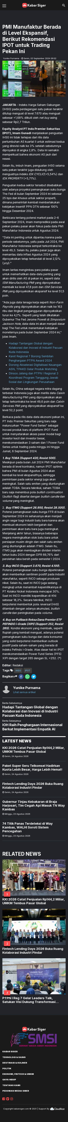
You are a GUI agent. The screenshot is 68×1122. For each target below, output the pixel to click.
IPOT (27, 670)
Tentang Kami (11, 1085)
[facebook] (21, 676)
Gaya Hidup (9, 1079)
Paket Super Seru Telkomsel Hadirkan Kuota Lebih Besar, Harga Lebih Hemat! (32, 767)
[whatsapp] (27, 676)
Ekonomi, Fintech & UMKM (18, 1074)
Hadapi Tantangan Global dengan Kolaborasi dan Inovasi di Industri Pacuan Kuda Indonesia (35, 348)
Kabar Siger (10, 1051)
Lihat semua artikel (24, 692)
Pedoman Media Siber (15, 1091)
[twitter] (33, 676)
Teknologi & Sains (14, 1057)
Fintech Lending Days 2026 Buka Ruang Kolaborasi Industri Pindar (32, 785)
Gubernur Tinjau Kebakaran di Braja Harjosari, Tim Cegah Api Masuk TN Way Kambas (33, 805)
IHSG (18, 670)
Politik (6, 1068)
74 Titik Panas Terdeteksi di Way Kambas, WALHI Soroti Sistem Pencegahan (27, 827)
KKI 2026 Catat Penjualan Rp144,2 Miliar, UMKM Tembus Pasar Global (33, 749)
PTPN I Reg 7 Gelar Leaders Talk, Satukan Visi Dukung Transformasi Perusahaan (29, 1000)
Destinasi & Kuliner (14, 1062)
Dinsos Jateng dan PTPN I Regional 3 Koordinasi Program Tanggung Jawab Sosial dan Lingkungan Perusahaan (33, 378)
